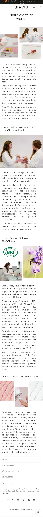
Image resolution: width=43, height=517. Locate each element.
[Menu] (3, 7)
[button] (34, 7)
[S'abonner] (40, 483)
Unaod (17, 509)
